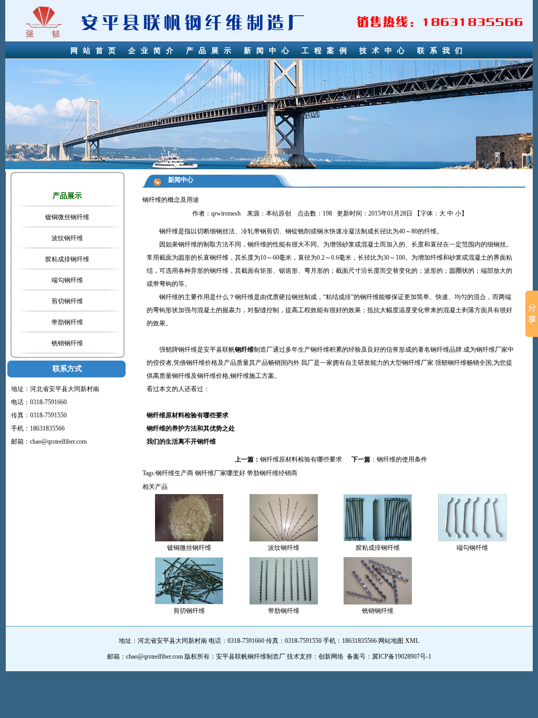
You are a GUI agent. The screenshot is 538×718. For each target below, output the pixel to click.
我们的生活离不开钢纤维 (181, 441)
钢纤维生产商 (174, 473)
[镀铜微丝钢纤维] (189, 517)
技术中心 (384, 51)
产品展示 (211, 51)
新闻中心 (269, 51)
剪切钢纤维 (67, 301)
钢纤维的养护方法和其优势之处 (191, 428)
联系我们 (442, 51)
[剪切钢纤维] (189, 580)
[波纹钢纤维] (284, 517)
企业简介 (153, 51)
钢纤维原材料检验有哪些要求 (188, 415)
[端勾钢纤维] (472, 517)
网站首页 (95, 51)
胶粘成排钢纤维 (67, 259)
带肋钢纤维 (67, 322)
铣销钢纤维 (67, 343)
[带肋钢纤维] (284, 580)
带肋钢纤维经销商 (272, 473)
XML (412, 640)
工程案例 (327, 51)
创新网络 (331, 656)
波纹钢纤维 (67, 238)
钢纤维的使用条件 (402, 459)
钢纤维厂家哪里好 (220, 473)
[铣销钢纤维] (378, 580)
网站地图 (391, 640)
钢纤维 (244, 349)
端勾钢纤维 (67, 280)
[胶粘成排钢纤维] (378, 517)
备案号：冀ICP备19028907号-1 (389, 656)
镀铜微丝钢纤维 (67, 217)
